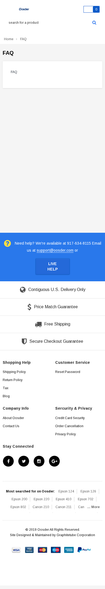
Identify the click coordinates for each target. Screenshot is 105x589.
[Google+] (54, 461)
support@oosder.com (55, 250)
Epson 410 (63, 499)
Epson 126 (88, 491)
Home (8, 39)
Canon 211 (63, 507)
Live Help (52, 266)
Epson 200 (19, 499)
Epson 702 (85, 499)
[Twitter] (23, 461)
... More (93, 507)
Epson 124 (66, 491)
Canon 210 (41, 507)
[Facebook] (8, 461)
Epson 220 (41, 499)
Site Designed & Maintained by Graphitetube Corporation (52, 535)
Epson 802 (18, 507)
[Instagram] (39, 461)
